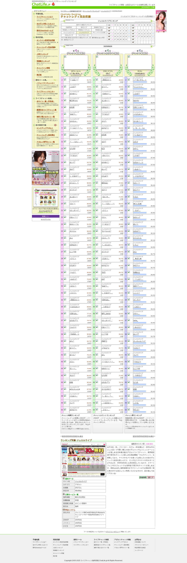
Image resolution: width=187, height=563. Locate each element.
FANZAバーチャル (84, 30)
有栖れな (136, 272)
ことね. (136, 403)
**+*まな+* (73, 155)
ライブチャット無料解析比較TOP (71, 11)
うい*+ (72, 403)
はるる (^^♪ (74, 320)
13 (115, 33)
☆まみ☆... (73, 396)
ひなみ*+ (73, 265)
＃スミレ (73, 231)
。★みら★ (137, 259)
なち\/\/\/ (72, 149)
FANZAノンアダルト (69, 30)
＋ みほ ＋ (137, 307)
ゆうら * (73, 355)
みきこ (135, 149)
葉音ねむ (104, 183)
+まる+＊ (73, 286)
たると (135, 197)
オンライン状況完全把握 (46, 40)
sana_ (135, 320)
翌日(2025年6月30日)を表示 (143, 436)
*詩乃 (103, 272)
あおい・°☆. (74, 224)
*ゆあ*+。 (73, 114)
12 (112, 33)
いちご (135, 245)
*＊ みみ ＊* (74, 80)
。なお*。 (137, 210)
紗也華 (72, 107)
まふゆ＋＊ (74, 197)
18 (129, 33)
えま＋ (72, 362)
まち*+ (103, 121)
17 (126, 33)
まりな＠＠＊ (106, 389)
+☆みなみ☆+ (75, 307)
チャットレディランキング (91, 11)
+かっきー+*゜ (75, 210)
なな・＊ (136, 183)
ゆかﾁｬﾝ (136, 100)
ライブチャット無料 (88, 560)
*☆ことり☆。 (138, 87)
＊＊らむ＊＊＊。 (76, 128)
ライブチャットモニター (46, 91)
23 (123, 36)
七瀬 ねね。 (74, 314)
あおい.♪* (136, 217)
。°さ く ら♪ (139, 128)
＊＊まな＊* (105, 224)
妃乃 (103, 149)
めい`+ (135, 224)
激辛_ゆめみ (106, 314)
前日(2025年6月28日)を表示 (72, 436)
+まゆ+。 (136, 396)
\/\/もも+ (136, 410)
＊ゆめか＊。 (106, 94)
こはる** (73, 87)
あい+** (72, 162)
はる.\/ (135, 142)
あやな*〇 (105, 128)
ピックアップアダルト (45, 128)
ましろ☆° (137, 300)
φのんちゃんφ (75, 389)
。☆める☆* (105, 307)
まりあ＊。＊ (138, 121)
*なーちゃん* (106, 231)
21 (118, 36)
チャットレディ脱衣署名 (46, 135)
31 (126, 39)
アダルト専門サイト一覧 (46, 142)
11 (129, 30)
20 (115, 36)
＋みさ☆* (73, 279)
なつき (135, 382)
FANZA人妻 (99, 30)
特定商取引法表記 (140, 547)
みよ (71, 238)
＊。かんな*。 (106, 245)
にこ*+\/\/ (73, 252)
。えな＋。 (105, 410)
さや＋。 (136, 314)
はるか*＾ (137, 231)
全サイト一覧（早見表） (46, 101)
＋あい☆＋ (105, 155)
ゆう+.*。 (73, 348)
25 (129, 36)
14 (118, 33)
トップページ (139, 550)
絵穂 (71, 382)
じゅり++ (73, 327)
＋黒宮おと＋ (74, 300)
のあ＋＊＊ (74, 217)
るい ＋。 (73, 368)
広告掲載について (140, 542)
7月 (109, 25)
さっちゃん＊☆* (139, 341)
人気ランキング (42, 54)
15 (120, 33)
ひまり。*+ (105, 238)
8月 (133, 25)
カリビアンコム (46, 219)
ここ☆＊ (136, 293)
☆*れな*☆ (105, 348)
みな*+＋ (136, 265)
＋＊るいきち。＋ (139, 80)
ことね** (136, 155)
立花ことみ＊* (138, 107)
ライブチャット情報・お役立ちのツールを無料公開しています (132, 5)
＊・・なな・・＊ (76, 142)
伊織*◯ (104, 341)
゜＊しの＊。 (138, 279)
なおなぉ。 (74, 121)
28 (118, 39)
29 (120, 39)
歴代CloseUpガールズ (45, 30)
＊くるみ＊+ (138, 135)
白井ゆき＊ (74, 245)
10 (126, 30)
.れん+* (72, 375)
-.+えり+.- (73, 293)
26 (112, 39)
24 (126, 36)
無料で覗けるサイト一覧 (46, 117)
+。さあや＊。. (75, 176)
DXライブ (84, 27)
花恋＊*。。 (137, 286)
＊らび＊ (73, 272)
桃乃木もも (74, 100)
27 (115, 39)
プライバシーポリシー (113, 531)
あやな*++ (73, 410)
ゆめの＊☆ (74, 135)
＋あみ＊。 (137, 169)
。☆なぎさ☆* (138, 176)
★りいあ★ (137, 204)
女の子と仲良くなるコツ (46, 24)
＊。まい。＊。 (107, 396)
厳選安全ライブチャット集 (46, 110)
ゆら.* (72, 341)
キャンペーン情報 (43, 68)
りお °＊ (73, 204)
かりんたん (137, 238)
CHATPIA (69, 27)
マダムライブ (69, 35)
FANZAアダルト (99, 27)
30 (123, 39)
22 (120, 36)
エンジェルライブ (68, 32)
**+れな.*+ (137, 362)
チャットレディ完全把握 (46, 47)
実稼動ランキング (43, 61)
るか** (72, 169)
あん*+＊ (136, 190)
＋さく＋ (73, 259)
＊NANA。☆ (74, 334)
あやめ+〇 (73, 94)
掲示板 (39, 75)
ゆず (103, 279)
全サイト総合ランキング (83, 24)
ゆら (103, 355)
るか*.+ (104, 190)
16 (123, 33)
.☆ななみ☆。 (138, 114)
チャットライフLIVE (99, 32)
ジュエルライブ (106, 11)
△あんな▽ (137, 327)
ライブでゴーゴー (83, 35)
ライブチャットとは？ (45, 17)
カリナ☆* (73, 190)
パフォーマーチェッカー (46, 83)
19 (112, 36)
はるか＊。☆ (138, 162)
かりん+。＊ (74, 183)
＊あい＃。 (105, 197)
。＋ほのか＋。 (107, 403)
